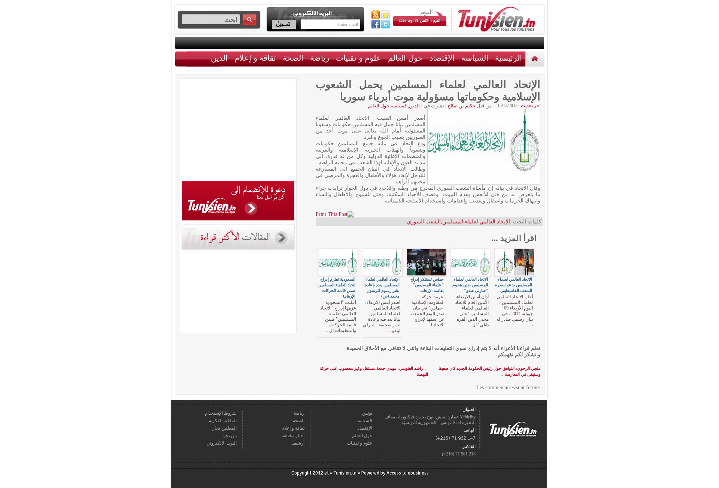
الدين (219, 58)
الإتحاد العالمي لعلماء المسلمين (476, 222)
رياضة (319, 58)
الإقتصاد (442, 58)
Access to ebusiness (407, 473)
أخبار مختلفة (293, 435)
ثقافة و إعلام (255, 58)
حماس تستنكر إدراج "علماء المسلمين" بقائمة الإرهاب (427, 285)
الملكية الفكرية (223, 420)
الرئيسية (535, 59)
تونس (367, 413)
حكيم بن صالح (462, 106)
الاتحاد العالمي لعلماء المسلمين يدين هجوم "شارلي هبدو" (470, 285)
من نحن (229, 435)
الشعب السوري (424, 222)
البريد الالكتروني (221, 443)
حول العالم (405, 58)
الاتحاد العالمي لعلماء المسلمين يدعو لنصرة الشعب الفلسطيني (513, 285)
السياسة (474, 58)
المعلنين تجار (224, 428)
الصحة (293, 58)
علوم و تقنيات (358, 58)
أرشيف (297, 443)
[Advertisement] (238, 131)
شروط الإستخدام (221, 413)
